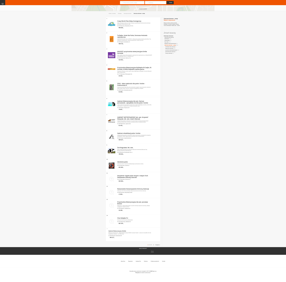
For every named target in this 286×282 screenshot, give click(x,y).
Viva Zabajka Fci (122, 218)
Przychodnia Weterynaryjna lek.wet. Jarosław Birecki (132, 203)
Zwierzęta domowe (127, 13)
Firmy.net (110, 2)
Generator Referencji (137, 252)
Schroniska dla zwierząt (170, 51)
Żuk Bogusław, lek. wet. (125, 148)
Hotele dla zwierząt (169, 48)
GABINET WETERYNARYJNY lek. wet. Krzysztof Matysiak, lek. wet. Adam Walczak (132, 118)
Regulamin (130, 261)
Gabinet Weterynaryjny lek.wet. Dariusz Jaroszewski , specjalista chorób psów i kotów (132, 102)
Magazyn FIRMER (163, 251)
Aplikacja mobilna (175, 251)
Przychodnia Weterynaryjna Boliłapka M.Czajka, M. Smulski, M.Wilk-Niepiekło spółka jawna (134, 68)
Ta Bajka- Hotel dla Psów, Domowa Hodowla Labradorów (132, 36)
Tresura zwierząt (168, 53)
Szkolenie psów (122, 162)
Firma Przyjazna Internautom (122, 252)
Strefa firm (2, 4)
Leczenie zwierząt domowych (171, 50)
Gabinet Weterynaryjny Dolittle (117, 231)
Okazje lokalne (152, 252)
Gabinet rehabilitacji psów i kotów (128, 133)
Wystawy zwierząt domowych (170, 43)
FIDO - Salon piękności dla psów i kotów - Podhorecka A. (131, 84)
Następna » (157, 244)
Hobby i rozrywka (112, 13)
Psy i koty (166, 41)
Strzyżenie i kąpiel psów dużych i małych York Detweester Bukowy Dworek (132, 176)
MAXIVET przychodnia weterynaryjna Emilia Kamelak (132, 52)
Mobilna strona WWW (110, 251)
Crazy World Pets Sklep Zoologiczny (129, 21)
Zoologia (119, 13)
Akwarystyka (167, 40)
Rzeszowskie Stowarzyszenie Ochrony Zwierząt (133, 189)
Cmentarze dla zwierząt (170, 46)
